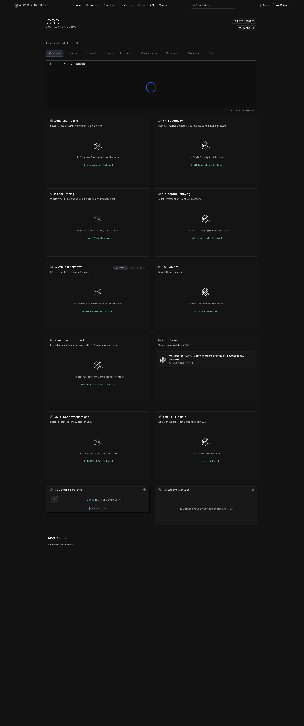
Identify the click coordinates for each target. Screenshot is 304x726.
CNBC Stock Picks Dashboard (99, 461)
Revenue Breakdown (68, 267)
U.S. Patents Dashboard (207, 311)
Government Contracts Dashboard (99, 384)
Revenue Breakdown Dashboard (99, 311)
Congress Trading (66, 120)
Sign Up (91, 499)
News (211, 53)
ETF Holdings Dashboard (207, 461)
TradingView (249, 110)
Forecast (91, 53)
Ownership (194, 53)
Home (78, 5)
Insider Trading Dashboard (98, 238)
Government (173, 53)
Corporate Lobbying (176, 193)
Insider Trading (64, 193)
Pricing (141, 5)
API (152, 5)
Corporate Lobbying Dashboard (207, 238)
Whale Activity (173, 120)
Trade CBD (244, 28)
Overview (54, 53)
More (162, 5)
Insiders (108, 53)
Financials (73, 53)
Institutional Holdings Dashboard (207, 165)
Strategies (109, 5)
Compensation (149, 53)
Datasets (91, 5)
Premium (125, 5)
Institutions (127, 53)
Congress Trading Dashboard (99, 165)
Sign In (266, 5)
